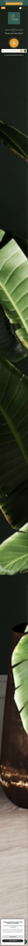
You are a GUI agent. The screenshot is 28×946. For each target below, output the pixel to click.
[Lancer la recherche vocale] (14, 42)
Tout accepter (13, 940)
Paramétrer (13, 936)
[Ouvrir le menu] (3, 8)
